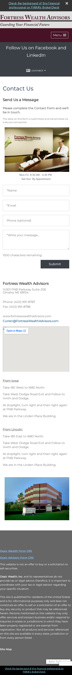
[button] (59, 35)
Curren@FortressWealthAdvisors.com (31, 321)
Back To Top (56, 661)
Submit (55, 264)
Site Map (6, 649)
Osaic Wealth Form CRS (16, 551)
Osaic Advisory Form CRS (17, 557)
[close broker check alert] (66, 3)
